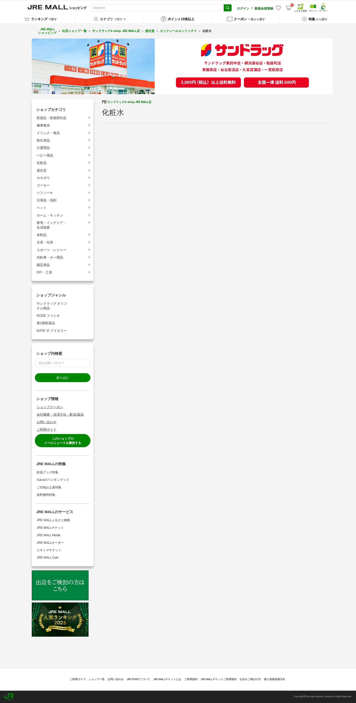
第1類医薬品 (46, 323)
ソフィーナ (45, 193)
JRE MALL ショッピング (47, 31)
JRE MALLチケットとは (167, 679)
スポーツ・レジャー (51, 250)
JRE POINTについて (138, 679)
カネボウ (43, 178)
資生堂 (150, 31)
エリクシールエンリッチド (178, 31)
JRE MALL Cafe (48, 557)
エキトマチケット (49, 550)
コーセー (43, 185)
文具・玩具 (45, 242)
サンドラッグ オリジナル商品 (52, 306)
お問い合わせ (46, 422)
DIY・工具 (44, 272)
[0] (288, 8)
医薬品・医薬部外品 (51, 118)
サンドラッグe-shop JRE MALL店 (116, 31)
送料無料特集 (46, 494)
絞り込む (62, 377)
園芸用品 (43, 265)
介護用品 (43, 148)
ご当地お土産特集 (49, 487)
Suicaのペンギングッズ (53, 479)
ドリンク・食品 (48, 133)
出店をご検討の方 (250, 679)
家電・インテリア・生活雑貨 (51, 225)
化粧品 (42, 163)
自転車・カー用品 (50, 257)
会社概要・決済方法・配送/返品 (60, 414)
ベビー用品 (45, 155)
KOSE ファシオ (48, 315)
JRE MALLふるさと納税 (53, 520)
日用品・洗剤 (46, 200)
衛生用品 (43, 140)
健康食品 (43, 125)
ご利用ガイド (46, 429)
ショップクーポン (50, 407)
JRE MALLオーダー (50, 542)
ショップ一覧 (97, 679)
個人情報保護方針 (274, 679)
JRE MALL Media (48, 535)
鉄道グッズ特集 (47, 472)
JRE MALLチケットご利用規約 (218, 679)
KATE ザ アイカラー (52, 330)
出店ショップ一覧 (74, 31)
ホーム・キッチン (50, 215)
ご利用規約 (191, 679)
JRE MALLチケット (50, 527)
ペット (42, 207)
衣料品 (42, 235)
